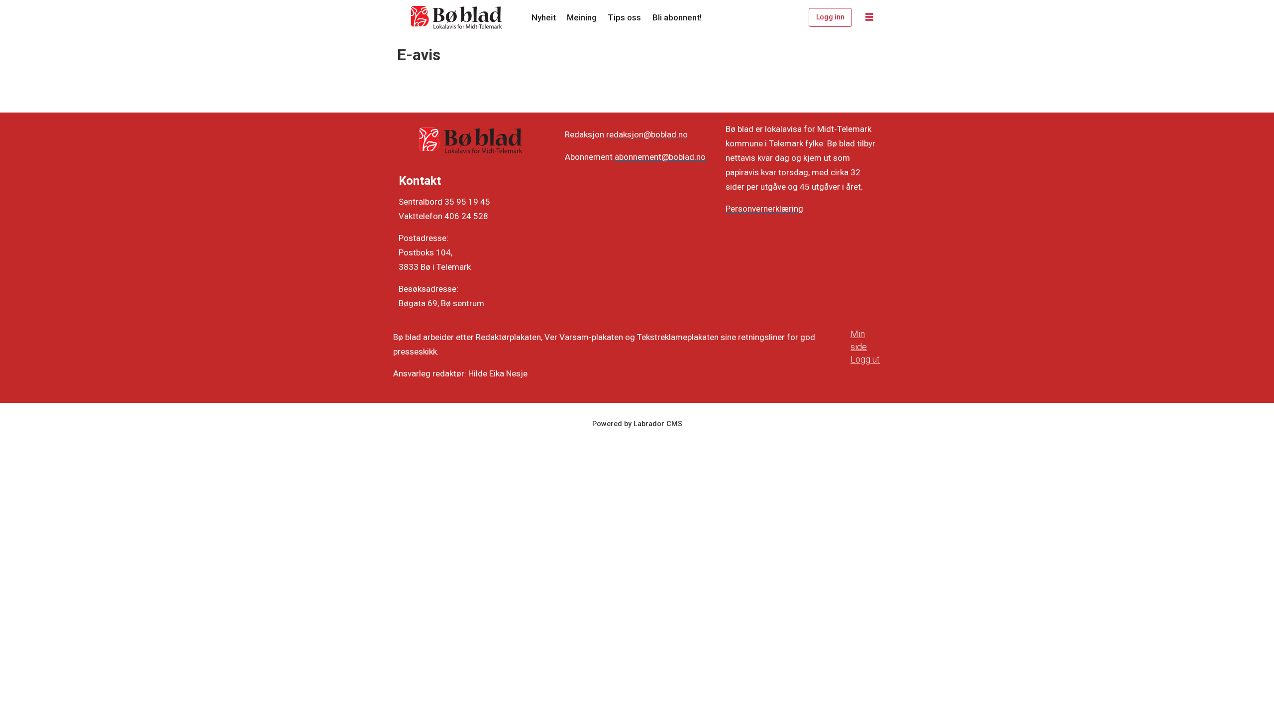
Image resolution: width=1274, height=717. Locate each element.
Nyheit (543, 17)
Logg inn (830, 17)
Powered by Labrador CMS (637, 424)
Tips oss (624, 17)
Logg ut (865, 359)
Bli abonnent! (677, 17)
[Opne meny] (869, 17)
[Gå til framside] (457, 17)
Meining (582, 17)
